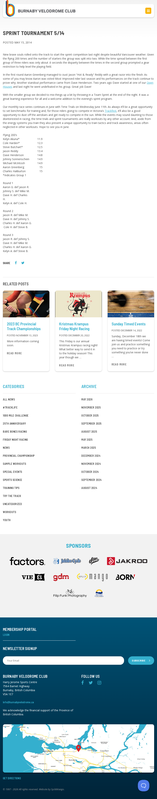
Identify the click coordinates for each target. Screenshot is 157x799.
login (6, 634)
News (6, 447)
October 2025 (90, 415)
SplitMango (57, 789)
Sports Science (12, 479)
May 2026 (86, 399)
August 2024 (89, 488)
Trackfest (110, 111)
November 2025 (91, 407)
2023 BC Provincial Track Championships (24, 326)
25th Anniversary (14, 423)
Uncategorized (12, 504)
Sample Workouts (14, 463)
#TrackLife (10, 407)
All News (9, 399)
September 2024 (91, 479)
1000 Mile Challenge (16, 415)
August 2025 (89, 431)
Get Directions (12, 778)
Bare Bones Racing (15, 431)
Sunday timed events (129, 323)
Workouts (9, 512)
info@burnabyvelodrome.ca (18, 702)
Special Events (12, 471)
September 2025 (91, 423)
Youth (7, 520)
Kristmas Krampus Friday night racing (74, 326)
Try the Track (12, 496)
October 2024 (90, 471)
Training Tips (11, 488)
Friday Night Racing (15, 439)
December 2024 (90, 455)
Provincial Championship (19, 455)
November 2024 (91, 463)
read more (14, 353)
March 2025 (88, 447)
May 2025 (86, 439)
